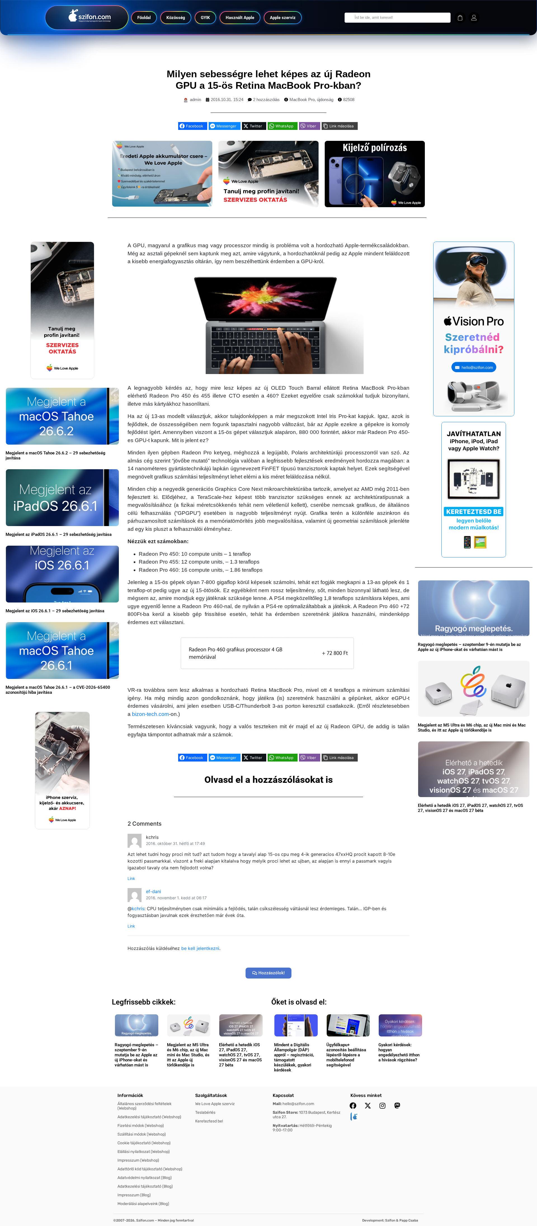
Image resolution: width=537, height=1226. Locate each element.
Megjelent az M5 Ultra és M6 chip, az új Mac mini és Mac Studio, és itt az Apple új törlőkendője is (472, 728)
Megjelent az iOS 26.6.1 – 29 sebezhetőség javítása (55, 610)
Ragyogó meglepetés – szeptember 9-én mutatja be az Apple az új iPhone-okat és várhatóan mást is (469, 647)
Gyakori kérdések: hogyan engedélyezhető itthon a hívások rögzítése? (399, 1052)
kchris (138, 908)
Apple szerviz (283, 17)
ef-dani (153, 891)
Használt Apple (240, 17)
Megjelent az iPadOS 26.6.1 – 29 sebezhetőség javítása (59, 534)
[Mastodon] (397, 1105)
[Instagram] (382, 1105)
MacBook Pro (302, 99)
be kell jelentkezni (200, 948)
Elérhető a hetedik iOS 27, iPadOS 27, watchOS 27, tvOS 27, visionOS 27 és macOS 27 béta (470, 808)
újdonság (325, 99)
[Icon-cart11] (460, 17)
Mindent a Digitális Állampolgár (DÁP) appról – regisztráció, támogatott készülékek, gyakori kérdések (294, 1057)
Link (131, 878)
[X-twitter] (368, 1105)
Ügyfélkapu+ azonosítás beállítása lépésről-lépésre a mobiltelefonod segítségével (346, 1055)
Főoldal (144, 17)
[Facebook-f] (353, 1105)
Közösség (175, 17)
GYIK (205, 17)
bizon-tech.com (150, 714)
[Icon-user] (474, 17)
